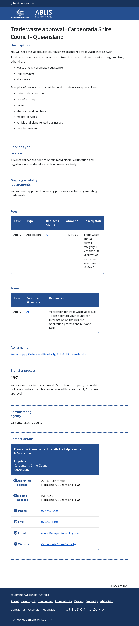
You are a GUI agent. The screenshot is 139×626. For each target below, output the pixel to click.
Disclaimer (45, 601)
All (47, 235)
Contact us (18, 609)
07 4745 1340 (49, 522)
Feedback (48, 609)
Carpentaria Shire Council (58, 544)
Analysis (34, 609)
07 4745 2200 (49, 511)
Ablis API (106, 601)
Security (92, 601)
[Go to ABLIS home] (31, 13)
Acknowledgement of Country (32, 619)
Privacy (79, 601)
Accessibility (63, 601)
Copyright (28, 601)
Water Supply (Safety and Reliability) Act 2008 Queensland (48, 354)
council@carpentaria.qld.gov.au (60, 533)
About (15, 601)
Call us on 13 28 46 (85, 609)
